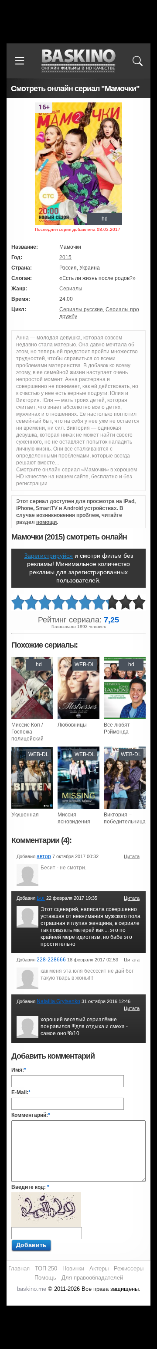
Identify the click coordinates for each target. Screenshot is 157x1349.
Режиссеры (128, 1268)
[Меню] (19, 60)
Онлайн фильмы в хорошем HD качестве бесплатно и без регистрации (78, 61)
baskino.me (31, 1289)
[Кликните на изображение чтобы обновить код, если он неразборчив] (46, 1196)
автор (44, 856)
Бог (41, 898)
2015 (65, 257)
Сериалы (70, 289)
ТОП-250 (46, 1268)
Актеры (99, 1268)
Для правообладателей (92, 1277)
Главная (19, 1268)
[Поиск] (137, 60)
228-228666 (51, 960)
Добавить (31, 1244)
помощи (46, 522)
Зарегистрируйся (48, 555)
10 (139, 602)
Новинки (73, 1268)
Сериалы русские (81, 309)
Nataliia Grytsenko (58, 1001)
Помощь (45, 1277)
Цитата (132, 856)
